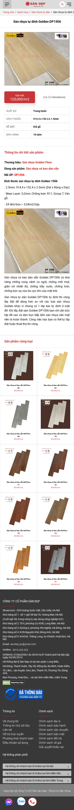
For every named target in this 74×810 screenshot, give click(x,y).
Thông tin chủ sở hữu (16, 725)
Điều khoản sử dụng (15, 742)
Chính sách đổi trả (50, 738)
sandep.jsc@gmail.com (23, 644)
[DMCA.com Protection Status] (13, 684)
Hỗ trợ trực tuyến (13, 734)
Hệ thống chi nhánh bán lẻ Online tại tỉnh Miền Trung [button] (34, 780)
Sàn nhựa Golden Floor (37, 162)
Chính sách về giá (50, 742)
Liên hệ (7, 730)
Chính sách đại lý (50, 721)
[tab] (37, 766)
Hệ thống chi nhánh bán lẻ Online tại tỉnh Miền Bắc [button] (33, 773)
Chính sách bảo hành (52, 725)
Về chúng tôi (10, 721)
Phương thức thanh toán (18, 738)
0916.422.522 (21, 649)
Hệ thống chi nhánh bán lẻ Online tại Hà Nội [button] (29, 766)
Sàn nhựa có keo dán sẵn (42, 168)
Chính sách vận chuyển (53, 730)
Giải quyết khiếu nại (51, 747)
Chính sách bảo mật (51, 734)
